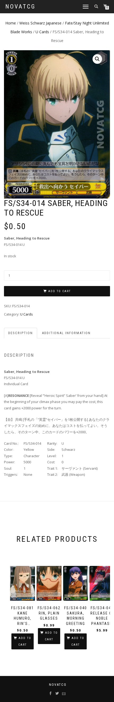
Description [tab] (20, 333)
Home (10, 23)
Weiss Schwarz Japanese (40, 23)
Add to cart (59, 291)
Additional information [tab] (66, 333)
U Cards (42, 31)
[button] (97, 59)
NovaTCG (20, 6)
